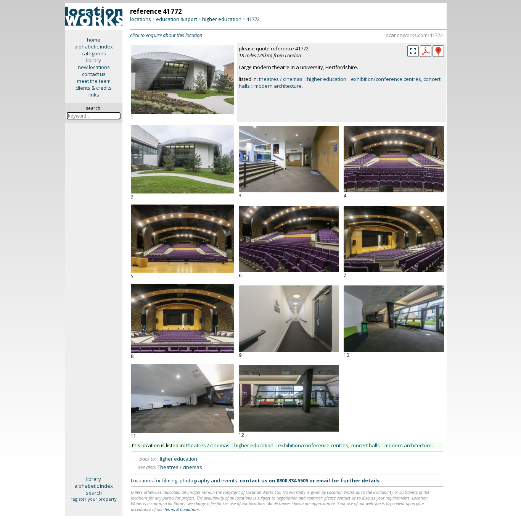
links (93, 94)
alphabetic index (93, 46)
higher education (221, 19)
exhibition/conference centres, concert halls (329, 445)
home (93, 39)
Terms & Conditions (181, 509)
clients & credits (94, 87)
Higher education (177, 458)
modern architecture (278, 85)
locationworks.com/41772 (413, 35)
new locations (94, 67)
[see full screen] (413, 51)
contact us (94, 74)
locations (140, 19)
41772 (253, 19)
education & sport (176, 19)
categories (94, 53)
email (323, 480)
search (94, 492)
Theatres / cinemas (180, 467)
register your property (94, 499)
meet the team (94, 80)
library (93, 60)
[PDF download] (425, 55)
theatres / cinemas (280, 79)
